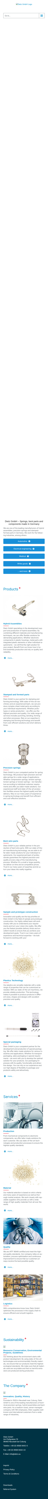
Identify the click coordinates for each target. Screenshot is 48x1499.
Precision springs (12, 768)
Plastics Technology (13, 980)
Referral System (9, 1489)
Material (7, 1188)
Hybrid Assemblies (12, 624)
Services (10, 1097)
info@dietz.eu (15, 1454)
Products (10, 589)
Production (8, 1131)
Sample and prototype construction (20, 912)
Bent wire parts (10, 841)
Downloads (7, 1485)
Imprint (6, 1465)
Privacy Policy (9, 1469)
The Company (14, 1386)
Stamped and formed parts (16, 694)
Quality (6, 1247)
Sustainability (13, 1340)
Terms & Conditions (11, 1474)
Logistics (7, 1304)
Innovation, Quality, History (16, 1396)
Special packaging (12, 1042)
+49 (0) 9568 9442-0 (19, 1446)
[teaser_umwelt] (4, 1346)
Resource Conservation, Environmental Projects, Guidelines (22, 1351)
